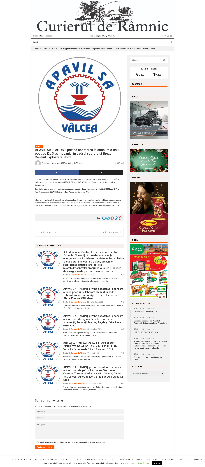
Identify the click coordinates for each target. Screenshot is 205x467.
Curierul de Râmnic (75, 163)
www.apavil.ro (75, 203)
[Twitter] (165, 36)
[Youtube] (168, 36)
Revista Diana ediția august (145, 312)
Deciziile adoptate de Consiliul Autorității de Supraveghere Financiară (150, 322)
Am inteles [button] (157, 463)
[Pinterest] (119, 218)
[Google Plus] (112, 218)
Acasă (35, 42)
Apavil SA (45, 49)
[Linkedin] (116, 218)
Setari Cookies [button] (143, 463)
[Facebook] (163, 36)
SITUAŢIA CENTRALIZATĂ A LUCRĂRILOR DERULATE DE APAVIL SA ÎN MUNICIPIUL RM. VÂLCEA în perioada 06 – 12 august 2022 (90, 346)
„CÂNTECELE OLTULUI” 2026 (146, 332)
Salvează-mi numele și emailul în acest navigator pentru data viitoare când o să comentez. (72, 442)
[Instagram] (171, 36)
